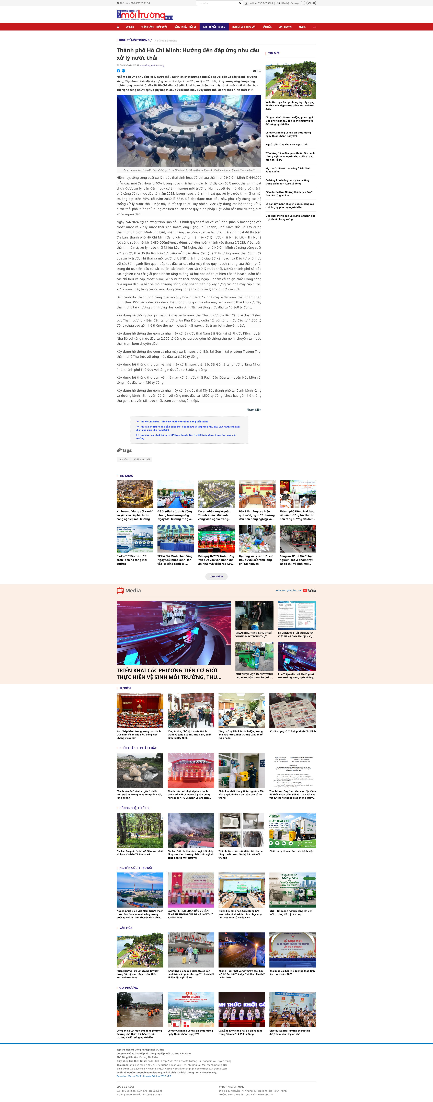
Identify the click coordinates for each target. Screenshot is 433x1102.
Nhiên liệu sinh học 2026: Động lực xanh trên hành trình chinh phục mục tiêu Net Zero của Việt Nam (240, 914)
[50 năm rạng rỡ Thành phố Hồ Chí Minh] (292, 710)
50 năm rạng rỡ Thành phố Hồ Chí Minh (292, 731)
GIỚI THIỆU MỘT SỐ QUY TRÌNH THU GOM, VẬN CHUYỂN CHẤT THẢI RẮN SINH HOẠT (254, 675)
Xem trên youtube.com (289, 590)
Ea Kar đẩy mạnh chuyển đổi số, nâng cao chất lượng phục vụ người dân (290, 205)
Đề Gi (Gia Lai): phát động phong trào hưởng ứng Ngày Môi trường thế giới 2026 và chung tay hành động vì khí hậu (174, 515)
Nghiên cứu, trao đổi (243, 26)
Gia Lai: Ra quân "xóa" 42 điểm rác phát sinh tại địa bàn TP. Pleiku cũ (140, 852)
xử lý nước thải (142, 459)
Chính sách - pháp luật (138, 748)
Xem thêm (216, 576)
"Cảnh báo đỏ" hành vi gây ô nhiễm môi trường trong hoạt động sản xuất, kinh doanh (139, 794)
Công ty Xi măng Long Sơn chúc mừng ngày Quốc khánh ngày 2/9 (288, 134)
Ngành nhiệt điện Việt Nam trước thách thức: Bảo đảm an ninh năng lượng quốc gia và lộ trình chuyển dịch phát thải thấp (140, 914)
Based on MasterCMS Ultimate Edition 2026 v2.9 (144, 1076)
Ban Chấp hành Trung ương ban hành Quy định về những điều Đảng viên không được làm (139, 735)
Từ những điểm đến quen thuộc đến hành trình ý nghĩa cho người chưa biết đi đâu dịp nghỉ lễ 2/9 (290, 156)
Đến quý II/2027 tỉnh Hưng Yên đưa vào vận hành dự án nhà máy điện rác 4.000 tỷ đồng (216, 560)
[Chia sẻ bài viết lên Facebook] (118, 70)
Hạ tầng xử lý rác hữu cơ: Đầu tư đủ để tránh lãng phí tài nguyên (256, 560)
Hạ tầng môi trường (166, 40)
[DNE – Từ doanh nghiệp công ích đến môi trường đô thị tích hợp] (292, 890)
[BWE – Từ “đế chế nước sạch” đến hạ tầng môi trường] (135, 539)
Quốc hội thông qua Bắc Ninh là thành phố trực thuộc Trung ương (290, 217)
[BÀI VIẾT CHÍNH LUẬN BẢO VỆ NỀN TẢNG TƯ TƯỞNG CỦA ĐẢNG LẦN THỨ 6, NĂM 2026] (191, 890)
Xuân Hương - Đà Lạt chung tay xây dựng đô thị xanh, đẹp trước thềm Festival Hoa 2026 (290, 105)
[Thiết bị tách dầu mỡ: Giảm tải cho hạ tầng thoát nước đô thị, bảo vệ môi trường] (242, 830)
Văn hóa (267, 26)
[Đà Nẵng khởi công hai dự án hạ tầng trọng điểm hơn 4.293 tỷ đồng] (242, 1009)
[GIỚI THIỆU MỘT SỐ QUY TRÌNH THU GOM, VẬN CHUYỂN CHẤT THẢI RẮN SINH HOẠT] (254, 656)
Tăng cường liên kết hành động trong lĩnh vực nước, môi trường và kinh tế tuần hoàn (241, 735)
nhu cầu (123, 459)
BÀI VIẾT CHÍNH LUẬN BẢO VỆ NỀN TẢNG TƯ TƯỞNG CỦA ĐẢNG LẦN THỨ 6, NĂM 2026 (190, 914)
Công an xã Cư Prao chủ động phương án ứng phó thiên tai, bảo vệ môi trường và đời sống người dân (290, 121)
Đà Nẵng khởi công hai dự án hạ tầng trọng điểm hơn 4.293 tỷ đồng (288, 182)
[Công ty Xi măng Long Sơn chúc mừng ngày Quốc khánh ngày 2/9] (191, 1009)
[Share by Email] (254, 71)
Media (302, 26)
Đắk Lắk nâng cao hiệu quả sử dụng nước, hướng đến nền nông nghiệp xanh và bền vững (257, 515)
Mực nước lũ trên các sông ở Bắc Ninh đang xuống (288, 170)
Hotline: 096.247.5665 (260, 3)
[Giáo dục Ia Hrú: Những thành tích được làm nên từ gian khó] (292, 1009)
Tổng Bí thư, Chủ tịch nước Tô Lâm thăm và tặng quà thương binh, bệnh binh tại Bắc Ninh (189, 735)
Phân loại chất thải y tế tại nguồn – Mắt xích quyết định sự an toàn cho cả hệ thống (242, 794)
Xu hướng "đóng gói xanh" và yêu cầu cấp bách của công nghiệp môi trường (135, 515)
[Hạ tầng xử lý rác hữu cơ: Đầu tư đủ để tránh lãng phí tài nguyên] (257, 539)
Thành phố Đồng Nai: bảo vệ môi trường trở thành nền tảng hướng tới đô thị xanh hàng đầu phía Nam (297, 515)
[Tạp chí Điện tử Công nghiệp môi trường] (145, 14)
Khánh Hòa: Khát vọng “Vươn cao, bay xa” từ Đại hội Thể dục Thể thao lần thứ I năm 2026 (242, 974)
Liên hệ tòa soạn (290, 3)
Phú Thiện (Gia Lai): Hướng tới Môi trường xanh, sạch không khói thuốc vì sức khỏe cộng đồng (296, 675)
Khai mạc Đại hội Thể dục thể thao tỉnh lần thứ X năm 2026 (292, 972)
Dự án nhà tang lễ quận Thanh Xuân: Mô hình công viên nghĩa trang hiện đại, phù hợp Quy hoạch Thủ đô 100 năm (214, 515)
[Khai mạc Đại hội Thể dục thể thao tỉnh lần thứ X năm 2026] (292, 950)
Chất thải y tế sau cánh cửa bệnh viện (291, 851)
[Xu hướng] (135, 494)
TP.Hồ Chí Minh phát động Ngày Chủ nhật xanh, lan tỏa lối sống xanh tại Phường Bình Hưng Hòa (174, 560)
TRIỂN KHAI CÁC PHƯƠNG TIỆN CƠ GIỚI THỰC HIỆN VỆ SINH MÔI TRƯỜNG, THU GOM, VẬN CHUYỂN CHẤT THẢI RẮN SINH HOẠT (168, 674)
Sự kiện (130, 26)
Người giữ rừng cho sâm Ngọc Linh (286, 144)
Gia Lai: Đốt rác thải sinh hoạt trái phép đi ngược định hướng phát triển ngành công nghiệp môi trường (190, 854)
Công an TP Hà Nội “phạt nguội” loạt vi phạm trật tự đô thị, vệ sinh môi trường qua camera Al (296, 560)
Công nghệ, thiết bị (185, 26)
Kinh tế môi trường (214, 26)
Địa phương (285, 26)
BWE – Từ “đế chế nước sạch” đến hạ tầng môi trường (132, 560)
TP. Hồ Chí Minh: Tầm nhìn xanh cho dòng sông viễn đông (174, 421)
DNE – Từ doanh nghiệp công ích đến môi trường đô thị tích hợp (290, 912)
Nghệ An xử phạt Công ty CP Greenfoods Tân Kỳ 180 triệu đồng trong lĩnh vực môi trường (186, 437)
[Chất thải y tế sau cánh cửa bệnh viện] (292, 830)
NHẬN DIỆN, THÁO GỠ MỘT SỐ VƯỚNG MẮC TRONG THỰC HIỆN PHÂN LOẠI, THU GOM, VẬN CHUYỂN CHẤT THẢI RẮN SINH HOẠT (253, 634)
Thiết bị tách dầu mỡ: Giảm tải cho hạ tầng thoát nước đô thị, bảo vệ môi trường (241, 854)
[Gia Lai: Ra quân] (140, 830)
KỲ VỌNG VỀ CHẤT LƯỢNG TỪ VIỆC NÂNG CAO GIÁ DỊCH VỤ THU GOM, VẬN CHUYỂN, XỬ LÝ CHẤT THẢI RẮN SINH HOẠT (296, 634)
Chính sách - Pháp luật (154, 26)
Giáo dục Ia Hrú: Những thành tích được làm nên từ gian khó (289, 193)
